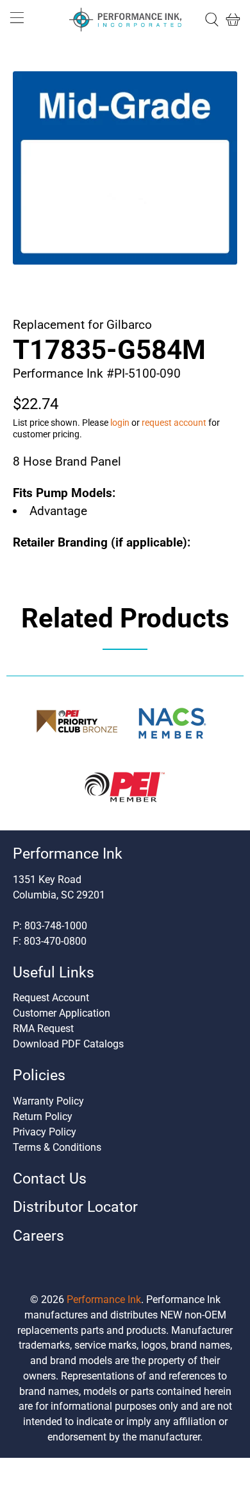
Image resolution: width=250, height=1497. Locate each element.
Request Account (51, 998)
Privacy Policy (44, 1132)
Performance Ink (104, 1299)
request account (174, 422)
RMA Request (43, 1028)
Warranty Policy (48, 1101)
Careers (38, 1236)
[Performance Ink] (125, 20)
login (119, 422)
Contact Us (50, 1178)
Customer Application (61, 1013)
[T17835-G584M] (125, 168)
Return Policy (42, 1116)
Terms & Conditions (57, 1147)
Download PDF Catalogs (68, 1044)
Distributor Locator (75, 1207)
